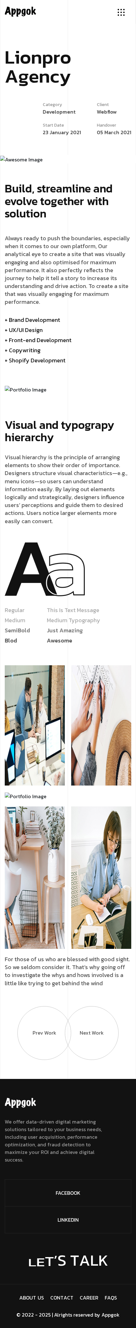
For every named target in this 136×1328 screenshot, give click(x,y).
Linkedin (68, 1220)
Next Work (92, 1033)
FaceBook (68, 1193)
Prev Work (44, 1033)
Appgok (111, 1315)
